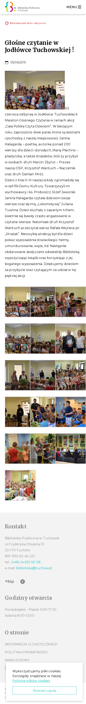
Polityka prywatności (26, 652)
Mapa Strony (17, 660)
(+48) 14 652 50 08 (26, 562)
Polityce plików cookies (31, 681)
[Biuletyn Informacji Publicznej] (9, 581)
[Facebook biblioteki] (22, 581)
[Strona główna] (23, 7)
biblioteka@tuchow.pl (34, 568)
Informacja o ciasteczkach (31, 644)
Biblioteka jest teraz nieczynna (28, 23)
